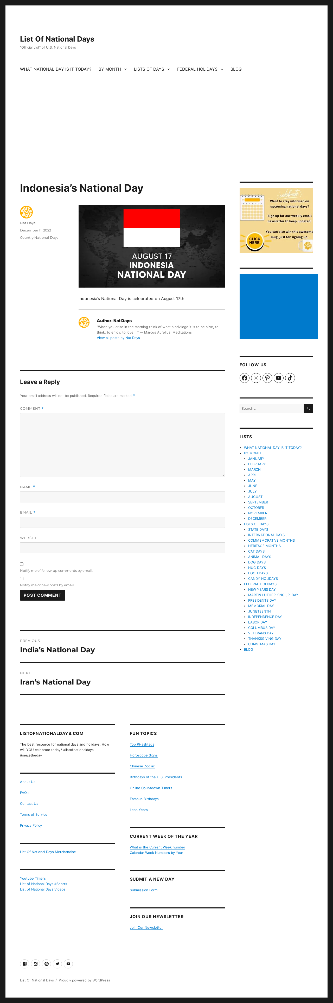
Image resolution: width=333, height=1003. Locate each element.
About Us (27, 782)
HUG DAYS (257, 568)
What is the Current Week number (157, 847)
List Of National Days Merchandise (48, 852)
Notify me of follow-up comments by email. (56, 570)
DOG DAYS (257, 562)
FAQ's (24, 793)
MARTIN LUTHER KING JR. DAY (273, 595)
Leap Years (139, 810)
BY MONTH (110, 69)
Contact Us (29, 803)
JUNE (252, 486)
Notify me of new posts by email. (47, 585)
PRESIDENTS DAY (262, 600)
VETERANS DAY (261, 633)
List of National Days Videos (43, 889)
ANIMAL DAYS (259, 557)
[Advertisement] (166, 143)
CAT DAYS (256, 551)
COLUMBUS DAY (261, 628)
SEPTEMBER (258, 502)
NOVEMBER (257, 513)
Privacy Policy (31, 825)
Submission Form (143, 890)
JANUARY (256, 458)
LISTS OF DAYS (149, 69)
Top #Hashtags (142, 744)
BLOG (236, 69)
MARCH (254, 469)
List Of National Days (57, 39)
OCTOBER (256, 508)
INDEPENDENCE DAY (265, 617)
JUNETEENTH (259, 611)
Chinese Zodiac (142, 766)
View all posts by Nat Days (118, 338)
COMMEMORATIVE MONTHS (271, 540)
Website (29, 538)
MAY (252, 480)
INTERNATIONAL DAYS (266, 535)
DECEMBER (257, 518)
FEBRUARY (257, 464)
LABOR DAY (257, 622)
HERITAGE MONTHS (264, 546)
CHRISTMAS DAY (262, 644)
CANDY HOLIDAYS (263, 578)
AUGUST (255, 497)
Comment (32, 408)
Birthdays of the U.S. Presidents (156, 777)
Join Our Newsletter (146, 927)
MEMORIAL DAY (261, 606)
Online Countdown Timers (151, 788)
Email (28, 512)
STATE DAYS (258, 529)
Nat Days (27, 223)
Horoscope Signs (144, 755)
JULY (252, 491)
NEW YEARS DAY (262, 589)
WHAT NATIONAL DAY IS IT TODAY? (55, 69)
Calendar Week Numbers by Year (156, 853)
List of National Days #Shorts (43, 884)
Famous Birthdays (144, 799)
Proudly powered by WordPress (84, 980)
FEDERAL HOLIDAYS (197, 69)
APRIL (252, 475)
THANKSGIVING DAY (264, 638)
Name (27, 487)
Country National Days (39, 237)
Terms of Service (33, 814)
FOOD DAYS (258, 573)
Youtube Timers (33, 878)
